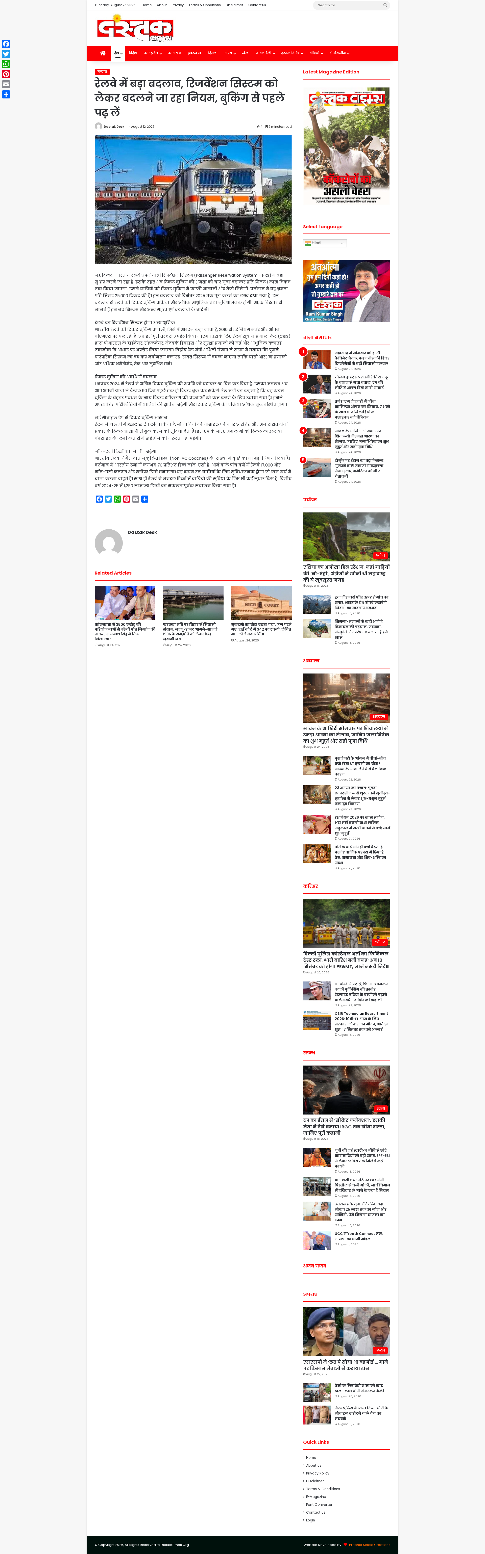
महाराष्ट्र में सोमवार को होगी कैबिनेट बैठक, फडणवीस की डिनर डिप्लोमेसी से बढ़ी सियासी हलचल (362, 358)
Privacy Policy (317, 1473)
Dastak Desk (114, 126)
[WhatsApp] (6, 64)
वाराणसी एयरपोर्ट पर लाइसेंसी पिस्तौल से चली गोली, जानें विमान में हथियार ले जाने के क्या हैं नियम (362, 1185)
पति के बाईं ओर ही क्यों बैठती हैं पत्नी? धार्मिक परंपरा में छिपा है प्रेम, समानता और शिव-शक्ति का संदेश (360, 854)
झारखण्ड (194, 53)
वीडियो (314, 53)
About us (313, 1465)
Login (310, 1520)
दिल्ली (212, 53)
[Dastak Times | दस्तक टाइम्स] (135, 28)
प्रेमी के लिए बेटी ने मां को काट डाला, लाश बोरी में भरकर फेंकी (359, 1388)
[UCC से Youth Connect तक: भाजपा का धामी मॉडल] (317, 1240)
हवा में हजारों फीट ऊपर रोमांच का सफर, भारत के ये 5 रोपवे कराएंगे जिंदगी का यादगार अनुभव (362, 602)
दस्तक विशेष (290, 53)
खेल (245, 53)
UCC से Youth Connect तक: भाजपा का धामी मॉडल (359, 1236)
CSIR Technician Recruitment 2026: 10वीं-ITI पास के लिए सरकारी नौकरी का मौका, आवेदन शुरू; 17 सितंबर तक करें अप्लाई (362, 1021)
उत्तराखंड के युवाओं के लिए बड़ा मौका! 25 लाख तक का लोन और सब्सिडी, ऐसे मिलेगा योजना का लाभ (360, 1212)
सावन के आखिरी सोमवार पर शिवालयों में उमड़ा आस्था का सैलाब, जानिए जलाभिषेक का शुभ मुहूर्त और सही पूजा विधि (362, 438)
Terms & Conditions (205, 5)
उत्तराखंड (174, 53)
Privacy (178, 5)
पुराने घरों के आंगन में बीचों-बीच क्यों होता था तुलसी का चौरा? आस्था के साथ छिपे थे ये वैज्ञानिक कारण (360, 766)
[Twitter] (6, 54)
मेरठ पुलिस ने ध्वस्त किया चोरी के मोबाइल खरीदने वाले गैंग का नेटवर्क (361, 1413)
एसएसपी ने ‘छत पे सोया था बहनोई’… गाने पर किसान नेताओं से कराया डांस (345, 1365)
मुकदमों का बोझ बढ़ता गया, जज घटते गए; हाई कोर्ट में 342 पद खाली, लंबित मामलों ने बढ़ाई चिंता (261, 629)
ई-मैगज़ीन (337, 53)
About (162, 5)
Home (147, 5)
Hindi (316, 243)
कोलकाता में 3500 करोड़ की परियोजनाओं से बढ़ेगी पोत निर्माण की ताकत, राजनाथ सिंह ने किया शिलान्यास (125, 631)
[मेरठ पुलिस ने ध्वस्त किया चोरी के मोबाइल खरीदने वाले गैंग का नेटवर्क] (317, 1415)
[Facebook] (6, 44)
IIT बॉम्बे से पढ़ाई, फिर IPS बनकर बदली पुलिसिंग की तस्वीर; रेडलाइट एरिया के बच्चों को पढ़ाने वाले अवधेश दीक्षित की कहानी (361, 991)
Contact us (257, 5)
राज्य (228, 53)
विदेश (133, 53)
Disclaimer (234, 5)
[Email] (6, 84)
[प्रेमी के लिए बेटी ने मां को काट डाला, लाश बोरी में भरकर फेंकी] (317, 1392)
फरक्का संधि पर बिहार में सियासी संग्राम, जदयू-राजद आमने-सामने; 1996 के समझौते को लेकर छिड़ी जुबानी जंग (191, 631)
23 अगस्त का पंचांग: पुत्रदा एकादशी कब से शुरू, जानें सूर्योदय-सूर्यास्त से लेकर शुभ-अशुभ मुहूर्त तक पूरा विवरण (362, 795)
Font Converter (319, 1504)
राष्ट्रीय (102, 71)
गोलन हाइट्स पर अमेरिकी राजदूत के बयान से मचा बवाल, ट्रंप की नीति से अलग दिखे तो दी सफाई (362, 382)
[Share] (6, 94)
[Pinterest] (6, 74)
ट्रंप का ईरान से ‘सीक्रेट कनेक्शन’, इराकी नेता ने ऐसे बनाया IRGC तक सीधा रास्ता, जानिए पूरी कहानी (344, 1126)
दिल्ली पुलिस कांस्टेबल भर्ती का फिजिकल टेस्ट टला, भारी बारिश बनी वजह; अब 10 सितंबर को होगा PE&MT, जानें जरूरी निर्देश (346, 960)
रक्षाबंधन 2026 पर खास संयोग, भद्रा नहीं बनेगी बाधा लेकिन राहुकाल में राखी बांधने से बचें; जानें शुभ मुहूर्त (362, 825)
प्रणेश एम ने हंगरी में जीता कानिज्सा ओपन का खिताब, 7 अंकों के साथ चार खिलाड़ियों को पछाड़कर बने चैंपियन (362, 409)
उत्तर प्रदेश (151, 53)
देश (116, 53)
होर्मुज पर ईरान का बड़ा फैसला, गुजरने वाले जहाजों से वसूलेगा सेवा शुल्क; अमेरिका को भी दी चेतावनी (359, 468)
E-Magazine (316, 1496)
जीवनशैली (263, 53)
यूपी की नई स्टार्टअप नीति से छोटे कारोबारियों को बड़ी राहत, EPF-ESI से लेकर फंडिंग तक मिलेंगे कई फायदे (362, 1158)
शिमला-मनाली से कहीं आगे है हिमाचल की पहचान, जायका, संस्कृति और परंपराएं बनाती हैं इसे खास (361, 629)
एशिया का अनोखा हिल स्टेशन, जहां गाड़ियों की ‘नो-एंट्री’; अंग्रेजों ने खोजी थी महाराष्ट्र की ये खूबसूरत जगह (346, 573)
